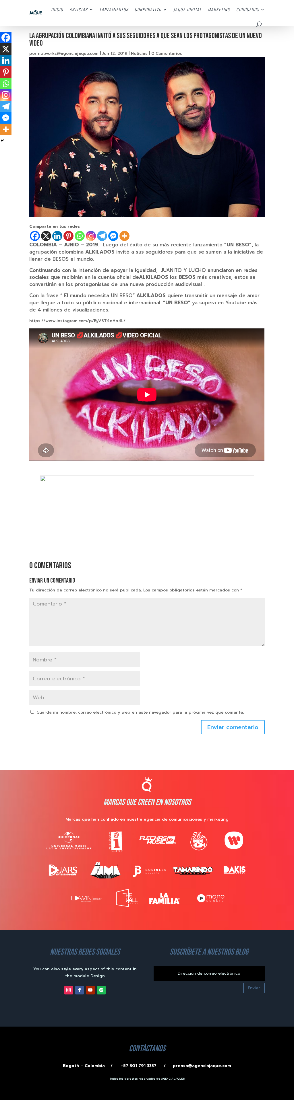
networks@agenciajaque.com (68, 53)
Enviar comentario (232, 727)
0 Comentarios (166, 53)
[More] (124, 236)
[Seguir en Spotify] (101, 990)
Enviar (254, 988)
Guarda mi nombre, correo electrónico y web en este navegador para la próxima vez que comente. (140, 712)
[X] (46, 236)
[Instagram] (91, 236)
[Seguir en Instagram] (68, 990)
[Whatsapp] (80, 236)
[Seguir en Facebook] (79, 990)
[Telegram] (102, 236)
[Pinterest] (68, 236)
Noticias (139, 53)
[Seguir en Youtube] (90, 990)
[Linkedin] (57, 236)
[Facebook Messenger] (113, 236)
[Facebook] (35, 236)
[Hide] (2, 140)
